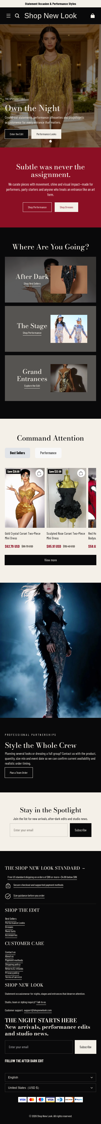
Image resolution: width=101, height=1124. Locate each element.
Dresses (9, 927)
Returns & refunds (14, 968)
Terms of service (13, 977)
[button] (8, 15)
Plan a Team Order (19, 772)
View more (50, 560)
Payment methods (14, 960)
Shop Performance (37, 207)
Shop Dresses (66, 207)
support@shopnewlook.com (38, 1010)
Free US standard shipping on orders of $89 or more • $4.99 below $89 (42, 877)
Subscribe (81, 830)
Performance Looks (46, 134)
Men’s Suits (10, 931)
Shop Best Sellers (32, 283)
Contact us (10, 952)
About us (9, 956)
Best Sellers (10, 918)
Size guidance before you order (29, 895)
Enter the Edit (16, 134)
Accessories (11, 935)
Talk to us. (41, 1002)
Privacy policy (12, 972)
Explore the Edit (32, 385)
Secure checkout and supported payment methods (38, 884)
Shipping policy (12, 964)
